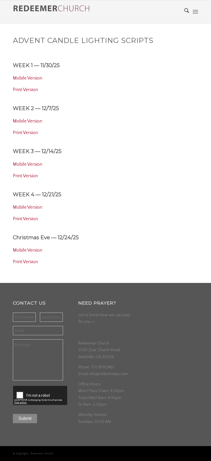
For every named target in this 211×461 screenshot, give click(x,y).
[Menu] (195, 12)
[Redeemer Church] (51, 14)
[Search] (184, 11)
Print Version (25, 89)
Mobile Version (27, 78)
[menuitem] (184, 11)
